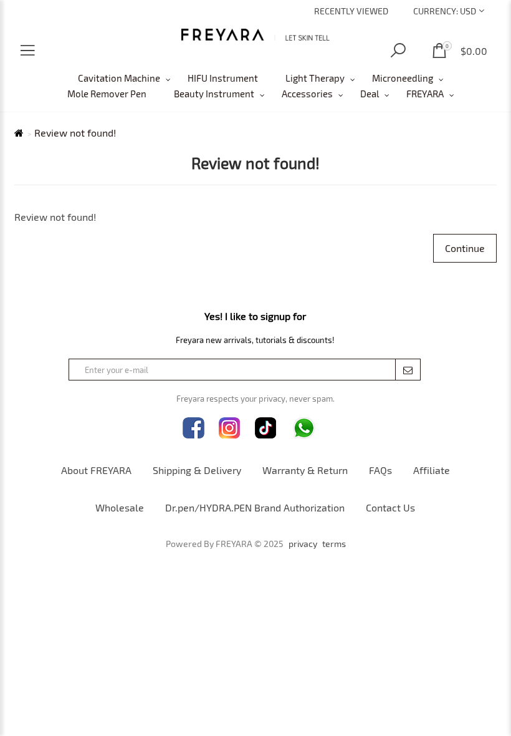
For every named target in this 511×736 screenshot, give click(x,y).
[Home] (255, 35)
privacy (303, 544)
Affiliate (431, 470)
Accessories (307, 93)
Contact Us (390, 507)
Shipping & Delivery (197, 470)
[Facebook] (193, 428)
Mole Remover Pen (106, 93)
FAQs (380, 470)
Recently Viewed (351, 11)
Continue (465, 248)
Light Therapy (315, 78)
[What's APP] (304, 428)
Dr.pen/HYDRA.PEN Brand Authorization (255, 507)
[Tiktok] (266, 428)
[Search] (398, 51)
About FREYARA (96, 470)
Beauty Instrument (214, 93)
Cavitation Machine (119, 78)
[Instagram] (230, 428)
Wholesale (119, 507)
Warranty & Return (305, 470)
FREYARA (425, 93)
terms (334, 544)
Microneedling (402, 78)
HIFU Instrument (223, 78)
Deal (369, 93)
